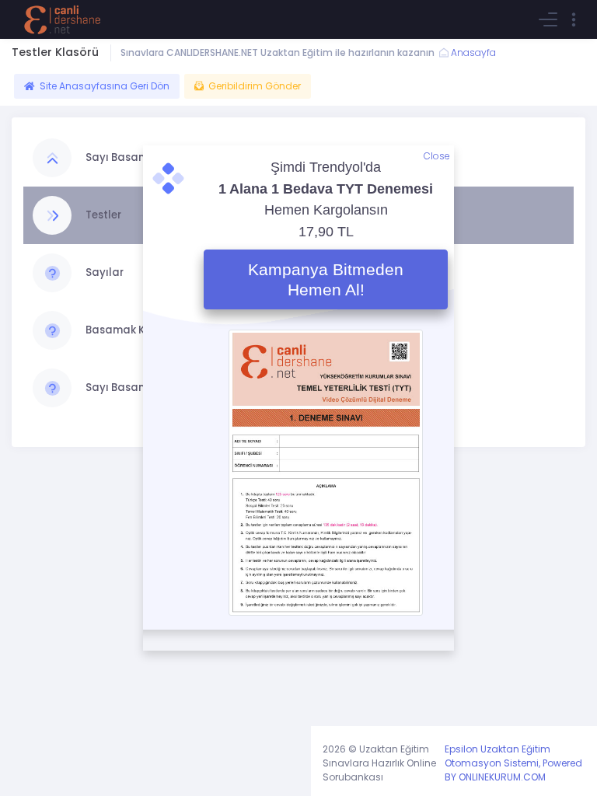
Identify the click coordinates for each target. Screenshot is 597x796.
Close (437, 155)
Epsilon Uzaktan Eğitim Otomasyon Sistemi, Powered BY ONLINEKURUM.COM (513, 763)
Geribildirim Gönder (254, 86)
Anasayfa (472, 52)
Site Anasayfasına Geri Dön (104, 86)
